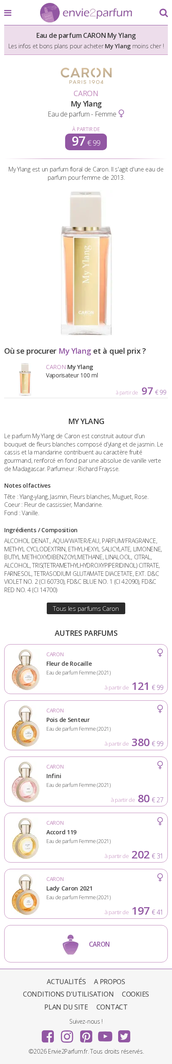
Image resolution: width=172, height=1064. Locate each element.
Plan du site (66, 1007)
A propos (109, 981)
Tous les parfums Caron (86, 608)
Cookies (135, 994)
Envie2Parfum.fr (86, 13)
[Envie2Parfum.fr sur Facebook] (48, 1034)
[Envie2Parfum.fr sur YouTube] (105, 1034)
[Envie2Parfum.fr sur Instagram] (67, 1034)
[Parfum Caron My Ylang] (86, 333)
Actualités (66, 981)
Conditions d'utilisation (68, 994)
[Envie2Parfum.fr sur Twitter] (124, 1034)
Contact (112, 1007)
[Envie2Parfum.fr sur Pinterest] (86, 1034)
